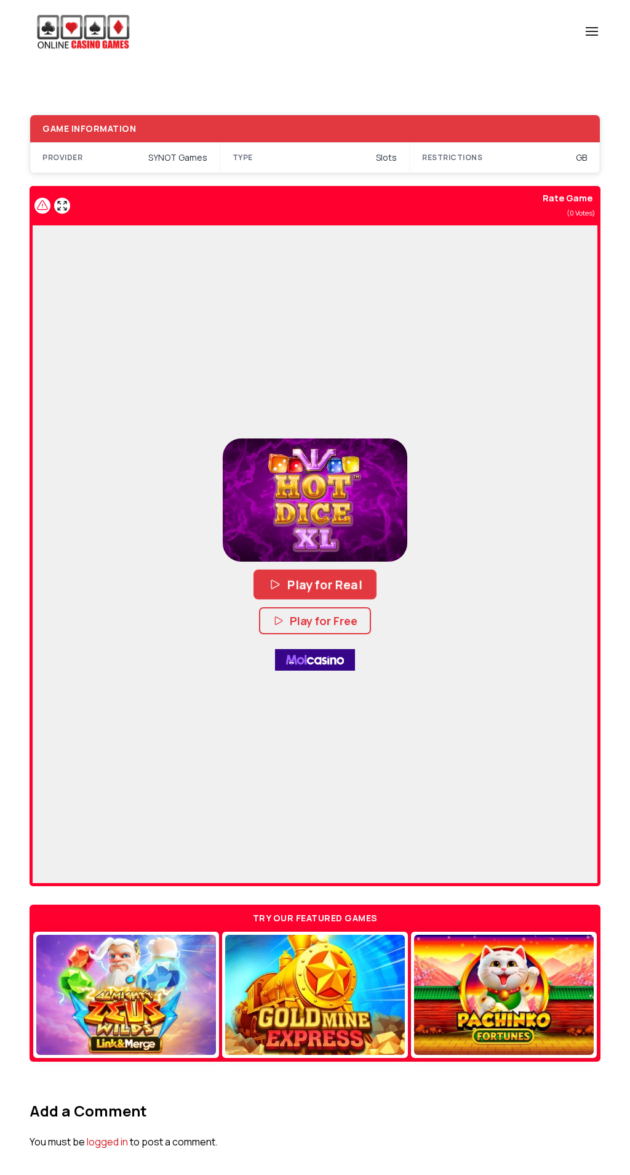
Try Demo (126, 995)
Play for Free (323, 620)
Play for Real (324, 584)
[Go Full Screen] (62, 206)
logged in (107, 1142)
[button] (315, 500)
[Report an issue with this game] (42, 206)
